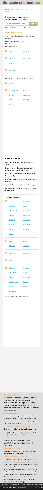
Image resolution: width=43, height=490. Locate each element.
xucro (11, 83)
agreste (25, 90)
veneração (12, 291)
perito (11, 229)
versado (26, 246)
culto (10, 241)
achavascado (13, 90)
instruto (11, 260)
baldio (11, 51)
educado (12, 246)
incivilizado (12, 70)
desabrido (26, 95)
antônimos (10, 19)
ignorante (26, 58)
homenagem (13, 282)
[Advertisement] (21, 132)
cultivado (12, 206)
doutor (25, 241)
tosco (11, 104)
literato (11, 286)
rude (10, 99)
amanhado (12, 272)
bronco (11, 95)
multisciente (27, 224)
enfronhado (13, 210)
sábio (11, 234)
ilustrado (12, 220)
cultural (11, 277)
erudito (11, 215)
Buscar (33, 23)
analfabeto (12, 58)
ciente (11, 201)
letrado (11, 224)
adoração (12, 268)
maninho (26, 51)
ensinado (26, 210)
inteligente (26, 220)
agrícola (26, 268)
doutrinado (26, 277)
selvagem (26, 99)
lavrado (25, 282)
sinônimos (20, 17)
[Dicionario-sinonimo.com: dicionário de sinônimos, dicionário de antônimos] (21, 2)
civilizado (12, 253)
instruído (26, 253)
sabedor (26, 229)
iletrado (11, 63)
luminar (25, 286)
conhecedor (27, 201)
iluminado (26, 215)
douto (25, 206)
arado (25, 272)
